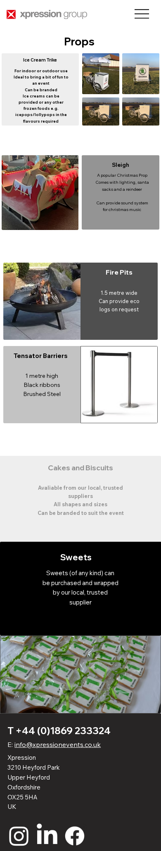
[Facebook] (75, 836)
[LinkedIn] (47, 836)
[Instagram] (19, 836)
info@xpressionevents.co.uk (57, 744)
